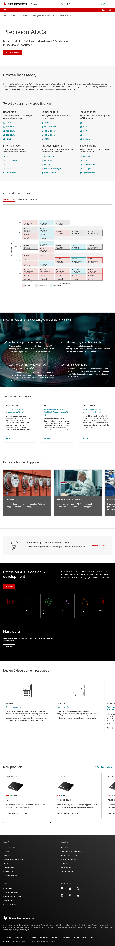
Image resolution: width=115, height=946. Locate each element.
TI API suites (7, 888)
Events (5, 863)
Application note (19, 422)
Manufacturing (8, 871)
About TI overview (9, 847)
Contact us (64, 847)
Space (85, 161)
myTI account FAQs (67, 871)
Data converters (24, 16)
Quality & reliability (67, 867)
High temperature (89, 173)
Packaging (64, 863)
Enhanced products (89, 165)
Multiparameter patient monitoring (78, 493)
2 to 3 (85, 127)
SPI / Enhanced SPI (12, 161)
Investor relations (9, 867)
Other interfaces (11, 173)
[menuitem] (103, 10)
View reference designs (98, 545)
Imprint (91, 937)
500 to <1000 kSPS (51, 135)
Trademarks (66, 937)
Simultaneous (87, 139)
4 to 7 (85, 131)
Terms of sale (43, 937)
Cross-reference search (69, 855)
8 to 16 (85, 135)
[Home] (15, 3)
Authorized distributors (11, 904)
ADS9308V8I (77, 795)
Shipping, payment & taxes (12, 896)
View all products (14, 53)
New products (49, 156)
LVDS (8, 165)
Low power (48, 161)
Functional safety (50, 173)
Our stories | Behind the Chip (13, 859)
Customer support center (69, 859)
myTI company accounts (11, 892)
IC (7, 156)
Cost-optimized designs (52, 169)
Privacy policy (31, 937)
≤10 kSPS (47, 123)
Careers (6, 851)
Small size (47, 165)
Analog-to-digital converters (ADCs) (45, 16)
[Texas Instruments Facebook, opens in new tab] (70, 889)
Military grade (87, 169)
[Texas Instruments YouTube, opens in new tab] (78, 896)
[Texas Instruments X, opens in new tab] (78, 889)
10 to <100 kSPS (50, 127)
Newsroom (7, 855)
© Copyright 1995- (11, 941)
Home (5, 16)
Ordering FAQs (8, 900)
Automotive (87, 156)
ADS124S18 (27, 795)
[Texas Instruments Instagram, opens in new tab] (62, 889)
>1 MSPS (47, 139)
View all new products (104, 767)
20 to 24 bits (10, 135)
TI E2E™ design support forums (71, 851)
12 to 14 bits (10, 127)
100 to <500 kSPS (50, 131)
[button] (5, 10)
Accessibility (7, 937)
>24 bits (9, 139)
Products (13, 16)
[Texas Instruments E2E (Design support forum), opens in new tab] (70, 896)
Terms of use (55, 937)
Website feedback (80, 937)
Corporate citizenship (10, 875)
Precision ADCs (65, 16)
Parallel (8, 169)
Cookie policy (19, 937)
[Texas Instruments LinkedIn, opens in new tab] (62, 896)
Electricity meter (27, 493)
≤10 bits (9, 123)
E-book (57, 422)
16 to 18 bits (10, 131)
